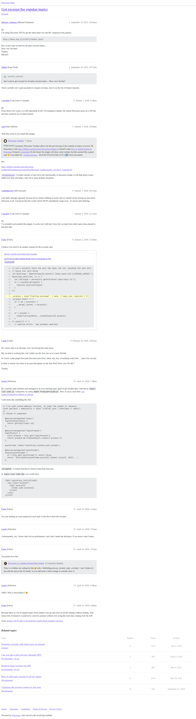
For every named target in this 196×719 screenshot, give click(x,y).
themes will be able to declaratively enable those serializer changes (35, 621)
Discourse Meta (8, 3)
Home (4, 709)
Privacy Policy (56, 709)
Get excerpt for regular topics (24, 9)
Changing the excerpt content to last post (21, 687)
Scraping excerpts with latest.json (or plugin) (23, 644)
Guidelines (25, 709)
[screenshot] (25, 152)
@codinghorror (8, 175)
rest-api (16, 659)
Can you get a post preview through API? (21, 655)
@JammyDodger (30, 155)
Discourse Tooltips (16, 141)
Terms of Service (40, 709)
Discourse (16, 715)
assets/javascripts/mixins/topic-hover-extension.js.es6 (27, 259)
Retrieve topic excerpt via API (16, 665)
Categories (13, 709)
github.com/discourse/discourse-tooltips (20, 254)
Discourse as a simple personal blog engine (26, 563)
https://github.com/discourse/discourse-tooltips (37, 149)
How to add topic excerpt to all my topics (21, 676)
